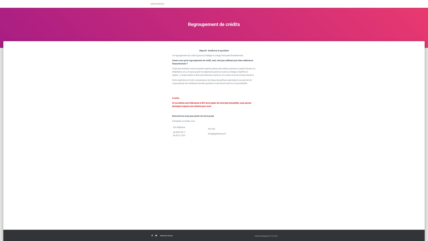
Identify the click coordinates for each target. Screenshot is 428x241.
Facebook (152, 235)
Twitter (156, 235)
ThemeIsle (274, 236)
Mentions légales (166, 236)
